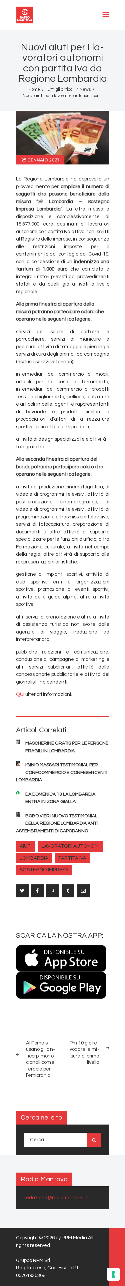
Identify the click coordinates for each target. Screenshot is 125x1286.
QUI (20, 694)
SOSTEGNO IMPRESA (44, 869)
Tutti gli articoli (60, 89)
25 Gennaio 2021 (40, 159)
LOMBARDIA (34, 858)
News (85, 89)
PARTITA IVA (72, 858)
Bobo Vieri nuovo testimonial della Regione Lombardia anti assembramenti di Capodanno (57, 823)
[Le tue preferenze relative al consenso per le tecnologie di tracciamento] (113, 1274)
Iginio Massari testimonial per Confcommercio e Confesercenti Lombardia (61, 772)
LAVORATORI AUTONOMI (71, 846)
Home (34, 89)
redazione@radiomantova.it (56, 1197)
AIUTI (26, 846)
